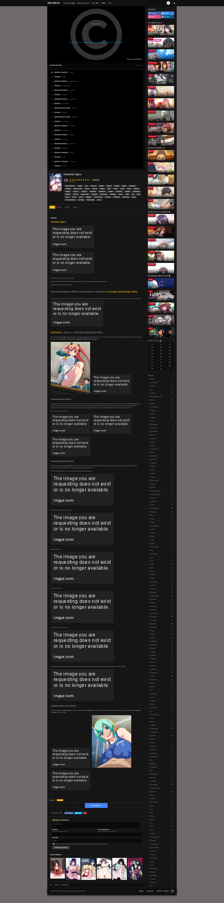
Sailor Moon (153, 882)
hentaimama (119, 191)
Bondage (117, 186)
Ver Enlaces (96, 805)
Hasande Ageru (58, 222)
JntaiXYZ (152, 725)
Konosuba (153, 739)
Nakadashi (112, 194)
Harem (122, 188)
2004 (152, 365)
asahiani (152, 414)
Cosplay (152, 473)
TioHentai (107, 197)
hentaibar (152, 602)
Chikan (152, 452)
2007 (152, 362)
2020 (170, 347)
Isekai (152, 704)
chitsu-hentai (153, 456)
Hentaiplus (153, 655)
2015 (161, 353)
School (81, 197)
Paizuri (67, 197)
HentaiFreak (153, 620)
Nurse (152, 812)
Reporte (75, 207)
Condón (152, 470)
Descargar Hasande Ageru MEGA (123, 292)
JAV (151, 711)
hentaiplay (153, 651)
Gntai (109, 188)
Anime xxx (93, 186)
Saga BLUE (153, 879)
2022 (152, 347)
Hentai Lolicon (154, 581)
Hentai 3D (136, 188)
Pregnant (152, 854)
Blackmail (152, 435)
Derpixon (152, 487)
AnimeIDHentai (154, 407)
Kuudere (152, 742)
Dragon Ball (153, 501)
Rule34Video (153, 875)
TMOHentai (116, 197)
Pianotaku (153, 840)
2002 (170, 365)
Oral (133, 194)
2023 (170, 344)
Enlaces (59, 207)
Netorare (152, 798)
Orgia (138, 194)
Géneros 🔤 (94, 3)
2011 (170, 356)
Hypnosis (152, 686)
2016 (152, 353)
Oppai (127, 194)
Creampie (68, 188)
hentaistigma (136, 191)
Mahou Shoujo (154, 756)
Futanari (152, 543)
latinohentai (153, 749)
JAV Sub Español (154, 714)
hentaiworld (153, 679)
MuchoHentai (103, 194)
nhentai (120, 194)
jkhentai (152, 721)
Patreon (152, 833)
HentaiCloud (153, 606)
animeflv (101, 186)
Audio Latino (153, 428)
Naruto (152, 795)
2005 (170, 362)
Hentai (129, 188)
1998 (152, 368)
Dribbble (153, 17)
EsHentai (94, 188)
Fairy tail (152, 533)
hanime (115, 188)
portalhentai (153, 851)
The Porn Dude (98, 197)
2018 (161, 350)
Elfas (151, 515)
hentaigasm (93, 191)
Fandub (152, 536)
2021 (161, 347)
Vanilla (133, 197)
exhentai (102, 188)
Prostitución (153, 858)
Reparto (67, 207)
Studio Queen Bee (70, 186)
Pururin (74, 197)
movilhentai (153, 781)
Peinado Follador (154, 837)
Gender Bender (154, 547)
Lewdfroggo (153, 753)
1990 (161, 368)
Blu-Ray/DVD (153, 438)
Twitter (166, 13)
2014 (170, 353)
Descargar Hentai (155, 491)
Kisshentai (94, 194)
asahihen (152, 417)
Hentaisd (127, 191)
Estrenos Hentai (154, 526)
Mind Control (153, 774)
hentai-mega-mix (154, 595)
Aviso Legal (150, 891)
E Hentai (87, 188)
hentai (66, 411)
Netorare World (154, 802)
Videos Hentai (90, 200)
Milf (151, 770)
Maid (151, 760)
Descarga (60, 800)
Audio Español (154, 424)
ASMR (152, 421)
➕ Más (109, 3)
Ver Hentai (81, 200)
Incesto (152, 697)
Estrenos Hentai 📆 (68, 3)
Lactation (152, 746)
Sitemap (141, 891)
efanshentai (153, 512)
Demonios (153, 484)
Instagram (167, 17)
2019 (152, 350)
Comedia (152, 466)
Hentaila (111, 191)
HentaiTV (68, 194)
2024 (161, 344)
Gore (151, 557)
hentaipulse (153, 658)
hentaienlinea (153, 613)
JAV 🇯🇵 (103, 3)
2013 (152, 356)
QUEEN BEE (56, 332)
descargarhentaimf (155, 494)
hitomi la (76, 194)
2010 (152, 359)
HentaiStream (154, 672)
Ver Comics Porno (70, 200)
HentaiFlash (153, 616)
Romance (152, 872)
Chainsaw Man (154, 449)
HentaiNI (152, 648)
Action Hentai (153, 382)
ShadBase (88, 197)
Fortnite (152, 540)
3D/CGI (152, 379)
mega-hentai (153, 767)
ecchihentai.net (154, 508)
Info (52, 207)
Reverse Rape (154, 868)
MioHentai (153, 777)
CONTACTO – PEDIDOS (163, 891)
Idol (151, 690)
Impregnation (153, 693)
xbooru (99, 200)
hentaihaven (102, 191)
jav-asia (152, 718)
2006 (161, 362)
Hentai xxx (84, 191)
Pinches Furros (154, 844)
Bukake (124, 186)
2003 (161, 365)
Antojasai (152, 410)
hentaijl (152, 634)
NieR (151, 809)
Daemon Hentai (78, 188)
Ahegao (80, 186)
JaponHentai (153, 707)
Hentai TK (75, 191)
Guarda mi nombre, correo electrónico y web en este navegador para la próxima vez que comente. (81, 844)
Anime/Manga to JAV (155, 396)
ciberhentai (153, 459)
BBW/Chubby (153, 431)
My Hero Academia (155, 788)
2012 (161, 356)
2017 (170, 350)
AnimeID (109, 186)
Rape (151, 865)
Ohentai (152, 816)
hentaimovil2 (153, 644)
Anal (86, 186)
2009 (161, 359)
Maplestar (153, 763)
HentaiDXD (153, 609)
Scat (151, 886)
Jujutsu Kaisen (154, 732)
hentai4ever (153, 599)
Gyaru (151, 561)
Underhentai (126, 197)
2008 (170, 359)
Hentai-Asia (153, 592)
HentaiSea (153, 665)
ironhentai (153, 700)
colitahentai (132, 186)
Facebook (154, 13)
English (152, 519)
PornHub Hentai (154, 847)
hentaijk (152, 630)
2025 (152, 344)
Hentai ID (68, 191)
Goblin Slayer (153, 554)
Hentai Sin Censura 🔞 (83, 3)
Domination (153, 498)
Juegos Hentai (84, 194)
